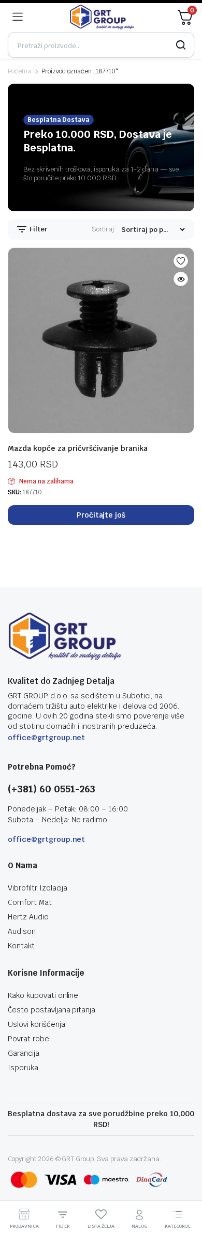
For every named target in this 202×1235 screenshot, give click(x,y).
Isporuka (23, 1067)
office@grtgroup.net (46, 737)
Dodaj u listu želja (181, 261)
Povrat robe (28, 1038)
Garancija (23, 1053)
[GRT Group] (102, 17)
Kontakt (21, 945)
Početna (19, 71)
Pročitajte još (101, 515)
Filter (38, 229)
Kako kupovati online (43, 995)
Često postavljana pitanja (51, 1009)
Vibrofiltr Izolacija (37, 888)
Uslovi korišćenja (36, 1024)
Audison (22, 931)
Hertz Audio (28, 916)
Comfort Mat (30, 902)
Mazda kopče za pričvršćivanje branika (78, 448)
